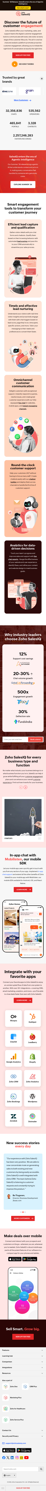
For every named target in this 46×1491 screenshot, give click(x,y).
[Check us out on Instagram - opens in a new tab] (17, 1457)
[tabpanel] (23, 1182)
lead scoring (22, 241)
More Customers (21, 100)
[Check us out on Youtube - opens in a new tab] (26, 1457)
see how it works (26, 64)
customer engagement (34, 776)
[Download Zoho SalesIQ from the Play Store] (29, 1259)
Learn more (22, 889)
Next (25, 787)
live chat (22, 403)
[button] (42, 79)
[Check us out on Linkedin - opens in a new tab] (12, 1457)
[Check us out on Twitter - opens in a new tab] (8, 1457)
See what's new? (23, 8)
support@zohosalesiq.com (16, 1443)
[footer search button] (41, 1469)
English (8, 1475)
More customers (22, 1218)
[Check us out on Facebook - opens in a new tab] (3, 1457)
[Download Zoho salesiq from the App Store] (9, 1450)
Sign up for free (23, 55)
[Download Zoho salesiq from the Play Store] (24, 1450)
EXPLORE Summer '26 (23, 184)
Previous (21, 787)
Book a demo (35, 739)
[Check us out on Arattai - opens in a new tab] (21, 1457)
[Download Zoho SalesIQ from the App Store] (15, 1259)
